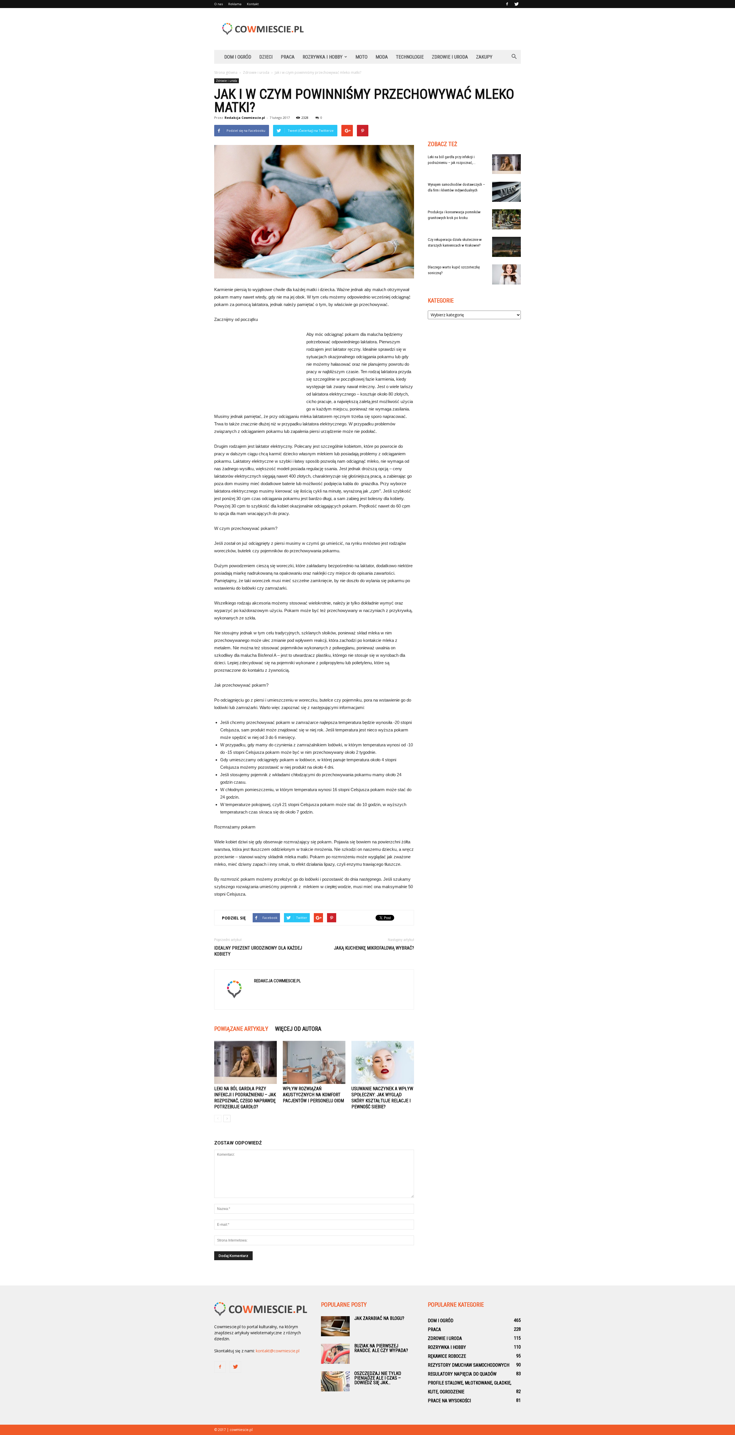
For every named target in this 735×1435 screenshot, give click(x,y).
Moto (361, 57)
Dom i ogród (237, 57)
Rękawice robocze (447, 1356)
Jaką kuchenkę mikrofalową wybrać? (374, 948)
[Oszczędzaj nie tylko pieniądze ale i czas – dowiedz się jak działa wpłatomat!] (335, 1381)
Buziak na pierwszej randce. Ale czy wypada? (381, 1348)
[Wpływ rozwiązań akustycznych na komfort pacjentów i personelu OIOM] (314, 1062)
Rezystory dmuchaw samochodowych (468, 1365)
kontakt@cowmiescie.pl (277, 1350)
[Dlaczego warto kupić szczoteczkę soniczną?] (506, 274)
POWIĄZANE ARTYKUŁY (241, 1028)
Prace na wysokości (449, 1400)
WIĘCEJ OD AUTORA (298, 1028)
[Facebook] (507, 4)
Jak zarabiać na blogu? (379, 1318)
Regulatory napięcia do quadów (462, 1374)
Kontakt (253, 4)
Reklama (234, 4)
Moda (382, 57)
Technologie (410, 57)
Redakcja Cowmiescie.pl (245, 117)
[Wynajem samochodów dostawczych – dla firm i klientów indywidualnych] (506, 192)
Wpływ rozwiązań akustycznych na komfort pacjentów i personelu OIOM (313, 1094)
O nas (218, 4)
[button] (514, 57)
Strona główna (225, 72)
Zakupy (484, 57)
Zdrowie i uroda (450, 57)
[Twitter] (516, 4)
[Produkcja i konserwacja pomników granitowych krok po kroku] (506, 219)
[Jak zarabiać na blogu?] (335, 1326)
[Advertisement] (416, 29)
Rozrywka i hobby (323, 57)
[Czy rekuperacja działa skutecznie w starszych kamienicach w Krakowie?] (506, 247)
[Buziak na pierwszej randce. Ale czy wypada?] (335, 1354)
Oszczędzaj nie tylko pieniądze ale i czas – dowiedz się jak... (377, 1378)
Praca (288, 57)
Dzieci (266, 57)
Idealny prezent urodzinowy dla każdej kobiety (258, 951)
